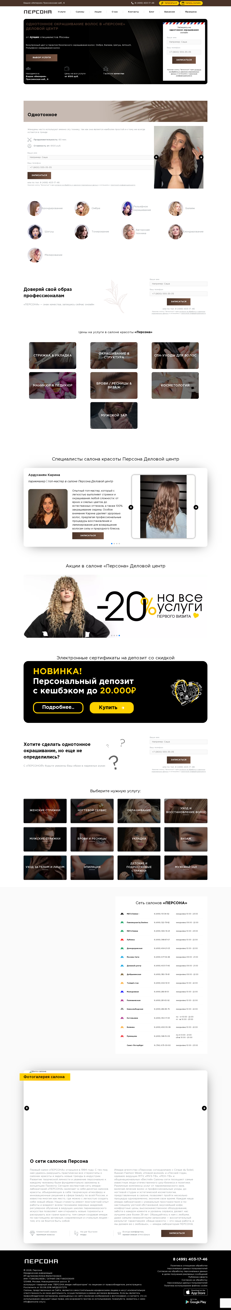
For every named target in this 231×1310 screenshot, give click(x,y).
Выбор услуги (42, 57)
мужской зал (114, 415)
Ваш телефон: (174, 48)
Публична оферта (197, 1277)
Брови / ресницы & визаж (114, 385)
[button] (111, 543)
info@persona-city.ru (34, 1302)
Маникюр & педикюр (52, 385)
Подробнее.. (58, 707)
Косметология (175, 385)
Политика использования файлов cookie (185, 1286)
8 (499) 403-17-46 (190, 67)
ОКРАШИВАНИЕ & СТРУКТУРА (114, 355)
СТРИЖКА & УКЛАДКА (52, 355)
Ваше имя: (172, 37)
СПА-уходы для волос (175, 355)
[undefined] (156, 157)
